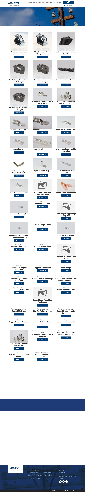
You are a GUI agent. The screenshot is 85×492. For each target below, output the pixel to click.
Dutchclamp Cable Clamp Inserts (66, 53)
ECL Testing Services (50, 2)
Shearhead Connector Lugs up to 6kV (42, 335)
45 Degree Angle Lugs (19, 192)
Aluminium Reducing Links (19, 214)
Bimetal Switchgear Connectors (42, 356)
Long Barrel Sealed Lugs (66, 129)
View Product (19, 56)
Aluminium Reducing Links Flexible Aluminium (19, 236)
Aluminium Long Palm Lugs (66, 172)
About (39, 2)
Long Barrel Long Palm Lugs (42, 150)
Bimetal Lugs (66, 268)
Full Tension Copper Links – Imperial (66, 258)
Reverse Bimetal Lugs (66, 290)
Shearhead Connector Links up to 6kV (19, 345)
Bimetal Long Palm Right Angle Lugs (42, 301)
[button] (77, 4)
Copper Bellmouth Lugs (42, 129)
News (43, 2)
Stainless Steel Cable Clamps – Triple (19, 53)
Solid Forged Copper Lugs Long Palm (66, 215)
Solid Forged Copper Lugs (66, 192)
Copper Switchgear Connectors (19, 269)
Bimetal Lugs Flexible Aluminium (19, 280)
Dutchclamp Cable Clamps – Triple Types (42, 81)
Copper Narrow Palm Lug (19, 322)
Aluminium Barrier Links (65, 235)
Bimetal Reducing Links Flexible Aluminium (66, 334)
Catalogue (59, 2)
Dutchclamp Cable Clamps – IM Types (66, 81)
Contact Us (43, 5)
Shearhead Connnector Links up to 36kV (66, 103)
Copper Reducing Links (66, 322)
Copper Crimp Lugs (19, 129)
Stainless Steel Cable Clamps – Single (42, 53)
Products (30, 2)
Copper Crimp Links (19, 246)
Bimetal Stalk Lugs (19, 311)
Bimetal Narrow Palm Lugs (42, 279)
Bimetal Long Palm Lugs (19, 290)
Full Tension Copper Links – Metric (19, 356)
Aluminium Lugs (19, 149)
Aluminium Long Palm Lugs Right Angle (42, 193)
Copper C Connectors (42, 268)
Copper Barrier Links (42, 246)
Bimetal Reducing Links (42, 311)
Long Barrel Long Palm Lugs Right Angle (19, 172)
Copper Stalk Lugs (42, 203)
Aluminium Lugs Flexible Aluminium (66, 150)
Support (35, 2)
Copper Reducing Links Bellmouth (42, 323)
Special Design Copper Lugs (42, 226)
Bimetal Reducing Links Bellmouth (66, 312)
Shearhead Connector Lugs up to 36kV (42, 102)
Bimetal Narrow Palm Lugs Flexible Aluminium (66, 280)
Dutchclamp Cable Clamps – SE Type (19, 109)
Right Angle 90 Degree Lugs (42, 172)
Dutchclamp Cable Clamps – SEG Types (19, 81)
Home (25, 2)
